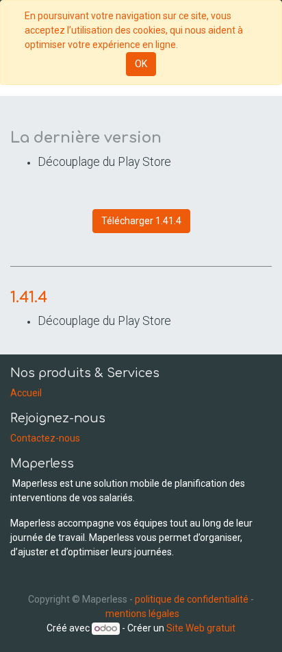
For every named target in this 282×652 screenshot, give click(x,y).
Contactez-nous (45, 438)
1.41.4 (28, 297)
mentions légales (142, 613)
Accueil (26, 392)
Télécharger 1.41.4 (141, 220)
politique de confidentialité (191, 599)
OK (141, 63)
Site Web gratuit (200, 628)
